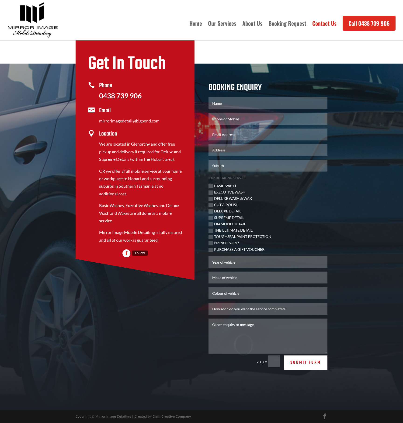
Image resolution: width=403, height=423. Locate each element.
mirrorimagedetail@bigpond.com (129, 120)
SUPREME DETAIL (229, 217)
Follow (140, 253)
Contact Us (324, 24)
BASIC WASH (225, 185)
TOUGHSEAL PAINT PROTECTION (242, 236)
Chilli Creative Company (172, 416)
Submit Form (305, 362)
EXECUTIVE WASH (229, 192)
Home (195, 24)
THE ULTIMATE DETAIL (233, 230)
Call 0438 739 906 (369, 23)
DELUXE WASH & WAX (233, 198)
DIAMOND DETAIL (230, 224)
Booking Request (287, 24)
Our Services (222, 24)
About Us (252, 24)
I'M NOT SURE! (226, 242)
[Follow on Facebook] (126, 253)
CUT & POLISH (226, 204)
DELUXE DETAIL (227, 211)
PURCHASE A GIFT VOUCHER (239, 249)
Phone (105, 85)
